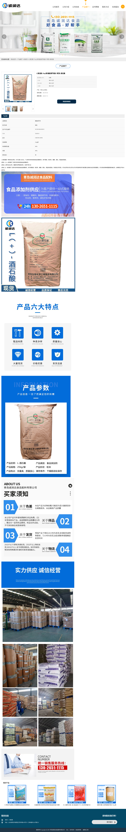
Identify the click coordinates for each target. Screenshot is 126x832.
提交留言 (110, 822)
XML (67, 830)
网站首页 (13, 59)
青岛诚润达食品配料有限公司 (57, 830)
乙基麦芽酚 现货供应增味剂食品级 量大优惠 (46, 805)
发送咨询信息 (66, 101)
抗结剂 (26, 59)
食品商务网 (78, 830)
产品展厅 (20, 59)
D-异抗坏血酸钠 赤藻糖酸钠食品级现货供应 (17, 805)
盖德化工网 (85, 830)
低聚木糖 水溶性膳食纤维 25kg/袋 (106, 805)
